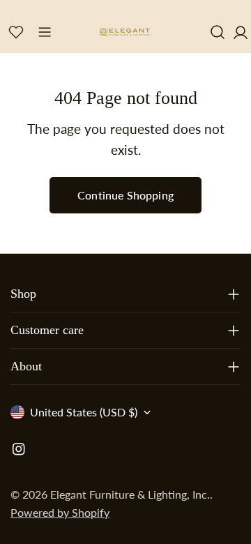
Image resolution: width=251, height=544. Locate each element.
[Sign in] (240, 31)
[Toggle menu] (45, 32)
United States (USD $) (83, 411)
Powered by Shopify (59, 512)
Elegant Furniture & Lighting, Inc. (130, 494)
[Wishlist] (16, 32)
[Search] (217, 32)
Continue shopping (125, 195)
